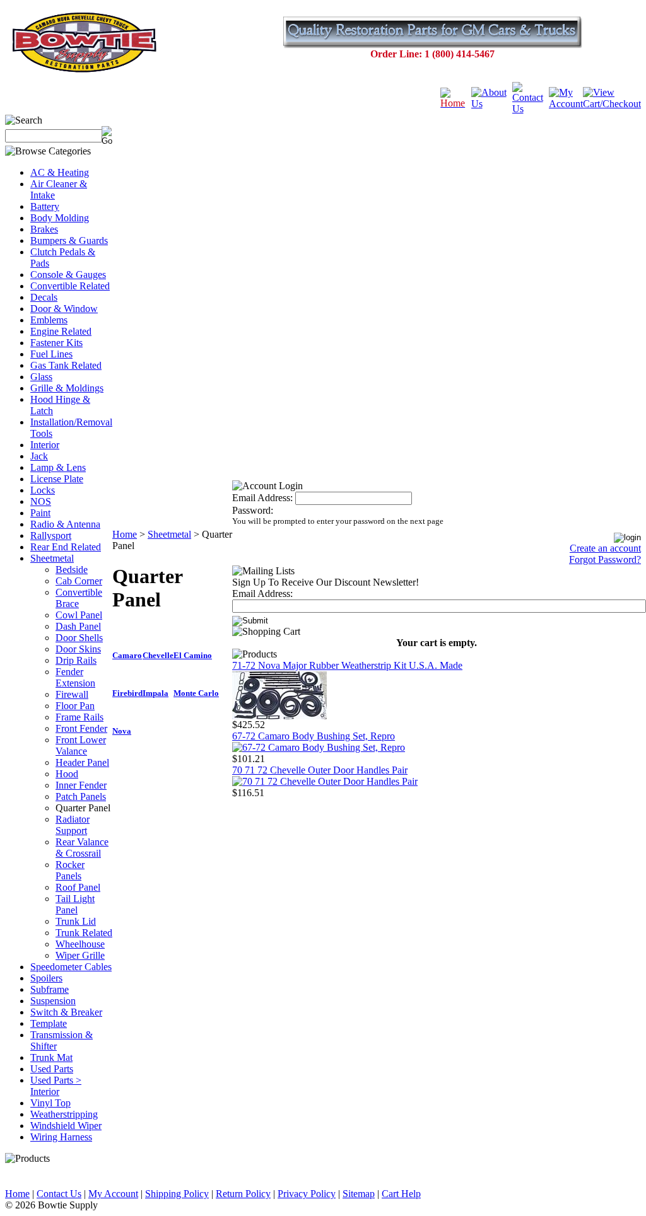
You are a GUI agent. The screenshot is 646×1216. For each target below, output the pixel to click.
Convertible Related (70, 286)
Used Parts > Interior (55, 1086)
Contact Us (59, 1193)
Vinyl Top (50, 1102)
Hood (67, 773)
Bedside (72, 569)
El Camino (192, 655)
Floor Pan (75, 705)
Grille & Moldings (66, 388)
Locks (42, 490)
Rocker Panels (70, 870)
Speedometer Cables (71, 966)
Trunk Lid (76, 921)
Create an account (605, 548)
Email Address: (262, 497)
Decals (43, 297)
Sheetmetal (52, 558)
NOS (40, 501)
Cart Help (401, 1193)
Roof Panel (78, 887)
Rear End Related (65, 546)
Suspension (53, 1000)
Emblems (49, 320)
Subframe (49, 989)
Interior (44, 444)
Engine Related (60, 331)
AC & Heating (59, 172)
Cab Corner (79, 581)
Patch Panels (81, 796)
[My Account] (566, 103)
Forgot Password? (605, 559)
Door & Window (64, 308)
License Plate (56, 478)
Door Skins (78, 649)
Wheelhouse (80, 944)
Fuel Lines (51, 354)
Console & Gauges (68, 274)
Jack (39, 456)
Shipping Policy (177, 1193)
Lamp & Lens (58, 467)
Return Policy (243, 1193)
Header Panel (82, 762)
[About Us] (491, 103)
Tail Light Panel (75, 904)
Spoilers (46, 978)
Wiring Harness (61, 1137)
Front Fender (81, 728)
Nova (121, 731)
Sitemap (359, 1193)
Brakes (44, 229)
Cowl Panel (79, 615)
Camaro (127, 655)
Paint (40, 512)
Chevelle (158, 655)
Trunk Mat (51, 1057)
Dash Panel (78, 626)
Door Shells (79, 637)
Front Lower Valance (81, 745)
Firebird (127, 693)
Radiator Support (73, 825)
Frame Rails (79, 717)
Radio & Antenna (65, 524)
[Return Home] (455, 103)
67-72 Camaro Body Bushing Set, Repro (313, 736)
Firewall (72, 694)
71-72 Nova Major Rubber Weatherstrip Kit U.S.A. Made (347, 665)
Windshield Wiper (66, 1125)
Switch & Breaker (66, 1012)
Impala (155, 693)
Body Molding (59, 217)
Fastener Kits (56, 342)
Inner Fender (81, 785)
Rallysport (50, 535)
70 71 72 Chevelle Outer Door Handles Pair (320, 770)
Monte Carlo (196, 693)
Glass (41, 376)
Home (124, 534)
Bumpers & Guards (69, 240)
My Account (113, 1193)
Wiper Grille (80, 955)
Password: (252, 510)
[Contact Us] (530, 108)
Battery (44, 206)
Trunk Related (84, 932)
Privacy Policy (307, 1193)
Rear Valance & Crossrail (82, 848)
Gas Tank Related (66, 365)
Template (48, 1023)
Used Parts (51, 1068)
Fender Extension (75, 677)
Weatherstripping (64, 1114)
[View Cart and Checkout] (612, 103)
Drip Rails (76, 660)
